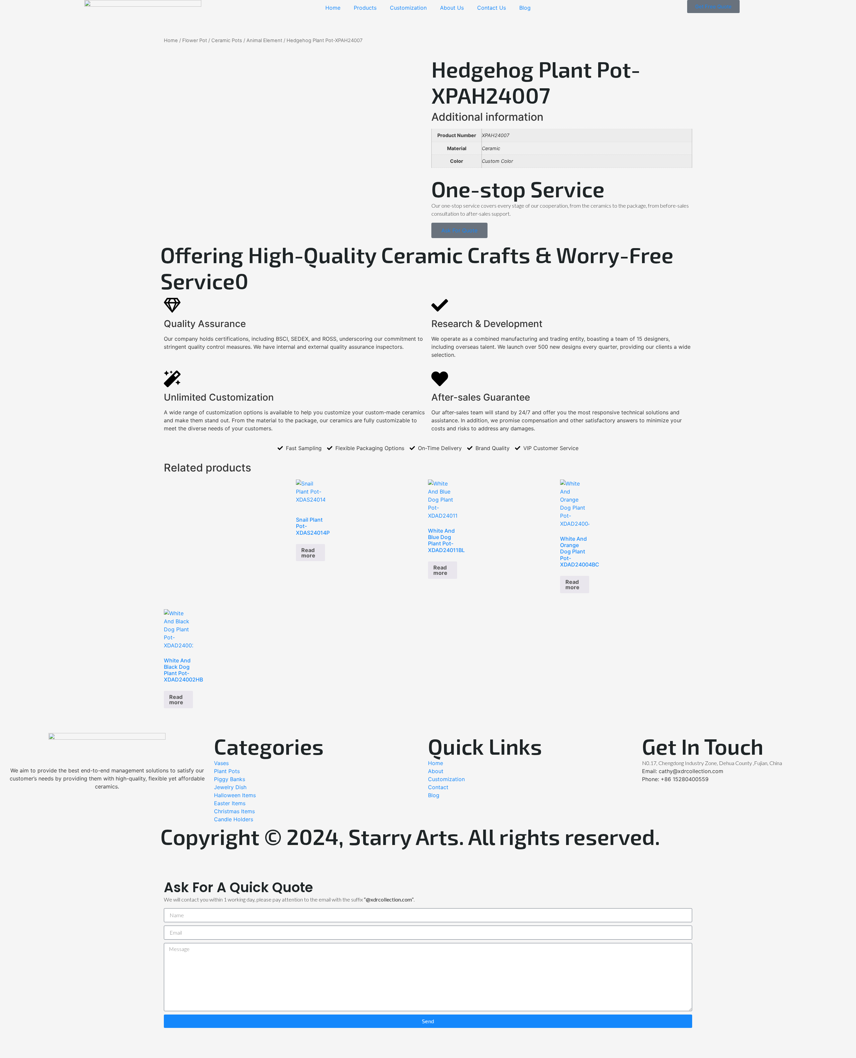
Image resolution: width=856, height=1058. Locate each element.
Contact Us (491, 7)
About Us (452, 7)
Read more (308, 553)
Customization (408, 7)
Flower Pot (194, 40)
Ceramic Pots (226, 40)
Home (332, 7)
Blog (525, 7)
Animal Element (264, 40)
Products (365, 7)
